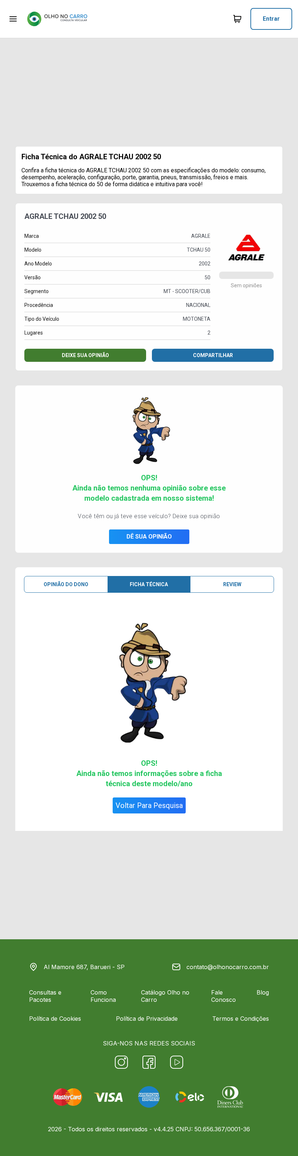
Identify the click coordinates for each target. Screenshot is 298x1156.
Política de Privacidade (147, 1018)
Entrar (271, 18)
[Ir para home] (57, 19)
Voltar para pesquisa (149, 805)
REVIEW (232, 584)
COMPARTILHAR (213, 355)
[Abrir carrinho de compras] (237, 19)
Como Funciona (103, 996)
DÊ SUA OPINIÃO (149, 536)
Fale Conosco (223, 996)
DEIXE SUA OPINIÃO (85, 355)
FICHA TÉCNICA (149, 584)
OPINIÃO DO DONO (66, 584)
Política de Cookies (55, 1018)
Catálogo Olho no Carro (165, 996)
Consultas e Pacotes (45, 996)
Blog (263, 992)
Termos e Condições (240, 1018)
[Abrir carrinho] (13, 19)
